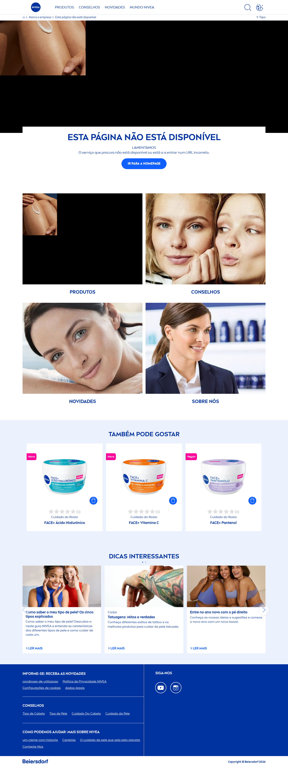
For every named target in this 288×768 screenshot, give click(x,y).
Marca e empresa (40, 17)
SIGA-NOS (163, 673)
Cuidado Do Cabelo (86, 713)
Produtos (64, 7)
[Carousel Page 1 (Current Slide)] (142, 562)
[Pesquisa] (248, 8)
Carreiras (69, 740)
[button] (93, 501)
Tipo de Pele (58, 713)
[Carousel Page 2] (145, 562)
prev (24, 610)
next (264, 610)
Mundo (142, 7)
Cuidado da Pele (117, 713)
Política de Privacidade (85, 681)
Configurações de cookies (42, 688)
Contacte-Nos (33, 746)
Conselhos (89, 7)
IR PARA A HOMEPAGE (144, 163)
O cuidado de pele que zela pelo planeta (110, 740)
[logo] (36, 8)
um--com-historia (40, 740)
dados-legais (75, 688)
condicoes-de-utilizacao (40, 681)
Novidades (115, 7)
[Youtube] (160, 687)
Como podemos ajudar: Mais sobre (61, 732)
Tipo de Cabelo (34, 713)
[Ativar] (259, 8)
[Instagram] (175, 687)
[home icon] (24, 17)
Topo (262, 17)
